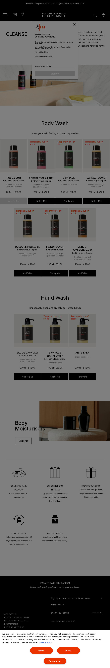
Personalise (55, 661)
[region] (55, 649)
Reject (41, 650)
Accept (68, 650)
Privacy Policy (46, 642)
